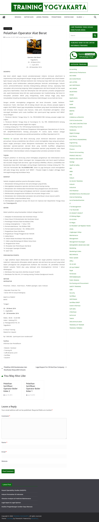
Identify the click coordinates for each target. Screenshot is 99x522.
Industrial (73, 187)
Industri (72, 184)
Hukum (72, 178)
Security (72, 293)
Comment (6, 416)
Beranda (18, 17)
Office (71, 261)
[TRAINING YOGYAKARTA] (4, 17)
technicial (73, 315)
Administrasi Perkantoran (78, 72)
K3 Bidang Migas (75, 216)
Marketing (73, 248)
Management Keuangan (77, 242)
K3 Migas (72, 222)
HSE (71, 175)
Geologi (72, 162)
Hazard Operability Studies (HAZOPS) (14, 490)
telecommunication (76, 322)
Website (4, 461)
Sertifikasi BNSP (75, 302)
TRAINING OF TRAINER (77, 325)
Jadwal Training (42, 17)
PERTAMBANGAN (75, 277)
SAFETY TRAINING (75, 286)
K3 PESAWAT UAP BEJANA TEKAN (80, 226)
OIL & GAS (73, 264)
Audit (71, 104)
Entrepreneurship (75, 146)
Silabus (79, 17)
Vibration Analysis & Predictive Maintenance (16, 498)
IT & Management (75, 207)
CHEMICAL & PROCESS (77, 117)
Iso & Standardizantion (77, 200)
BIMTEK (72, 111)
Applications (74, 98)
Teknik (72, 318)
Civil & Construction (76, 120)
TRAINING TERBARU (76, 328)
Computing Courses (76, 127)
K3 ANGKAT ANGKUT (76, 213)
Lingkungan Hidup (75, 232)
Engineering (73, 143)
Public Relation (74, 280)
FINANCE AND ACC (76, 155)
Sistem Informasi (75, 306)
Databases (73, 130)
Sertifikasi (73, 296)
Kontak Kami (69, 17)
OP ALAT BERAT (7, 28)
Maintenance (74, 235)
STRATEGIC (73, 312)
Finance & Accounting (77, 152)
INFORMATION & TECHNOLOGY (80, 194)
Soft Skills (73, 309)
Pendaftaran (56, 17)
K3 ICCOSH (73, 219)
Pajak (71, 270)
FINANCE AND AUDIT (76, 159)
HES (71, 168)
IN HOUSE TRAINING (76, 181)
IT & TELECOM (74, 210)
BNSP (71, 114)
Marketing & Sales (75, 251)
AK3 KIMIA (73, 76)
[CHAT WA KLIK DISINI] (83, 52)
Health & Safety (74, 165)
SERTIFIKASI (73, 299)
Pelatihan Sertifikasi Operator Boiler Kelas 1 (33, 387)
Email (4, 452)
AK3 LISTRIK (73, 82)
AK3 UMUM (73, 88)
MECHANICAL (74, 254)
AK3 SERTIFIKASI (75, 85)
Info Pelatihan (74, 191)
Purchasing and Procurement (79, 283)
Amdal (72, 95)
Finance (72, 149)
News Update (74, 258)
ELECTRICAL (73, 136)
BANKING (73, 108)
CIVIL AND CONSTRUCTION (78, 123)
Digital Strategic (75, 133)
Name (4, 442)
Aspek (71, 101)
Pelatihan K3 (8, 139)
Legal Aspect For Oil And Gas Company (50, 367)
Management (74, 238)
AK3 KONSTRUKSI (75, 79)
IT (70, 203)
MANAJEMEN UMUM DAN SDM (79, 245)
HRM (71, 171)
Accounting (73, 69)
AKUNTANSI (73, 92)
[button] (83, 17)
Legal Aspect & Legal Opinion (11, 503)
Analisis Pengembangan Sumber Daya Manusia (17, 507)
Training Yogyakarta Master (25, 37)
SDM (71, 290)
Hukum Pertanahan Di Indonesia (12, 494)
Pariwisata (73, 274)
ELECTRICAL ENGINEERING (78, 139)
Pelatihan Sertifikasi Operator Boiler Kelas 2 (10, 387)
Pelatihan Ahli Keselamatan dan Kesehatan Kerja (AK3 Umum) (15, 368)
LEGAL (71, 229)
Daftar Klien (28, 17)
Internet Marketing (76, 197)
